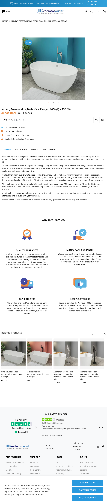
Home (5, 21)
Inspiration (85, 473)
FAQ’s (58, 462)
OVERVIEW (7, 150)
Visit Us (9, 470)
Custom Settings (87, 490)
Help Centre (35, 470)
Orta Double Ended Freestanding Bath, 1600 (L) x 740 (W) (13, 374)
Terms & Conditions (64, 466)
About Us (34, 462)
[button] (49, 102)
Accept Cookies (87, 482)
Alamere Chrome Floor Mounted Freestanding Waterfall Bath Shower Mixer (63, 375)
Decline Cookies (87, 498)
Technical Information (89, 466)
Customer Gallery (13, 473)
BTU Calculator (86, 462)
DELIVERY (34, 150)
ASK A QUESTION (49, 150)
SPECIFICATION (21, 150)
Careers (83, 470)
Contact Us (35, 466)
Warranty (60, 473)
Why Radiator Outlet (15, 462)
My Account (35, 473)
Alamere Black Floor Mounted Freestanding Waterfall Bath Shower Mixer (90, 375)
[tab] (6, 150)
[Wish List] (98, 12)
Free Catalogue (12, 466)
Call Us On (78, 443)
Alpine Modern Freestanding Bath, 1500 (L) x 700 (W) (39, 374)
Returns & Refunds (64, 470)
